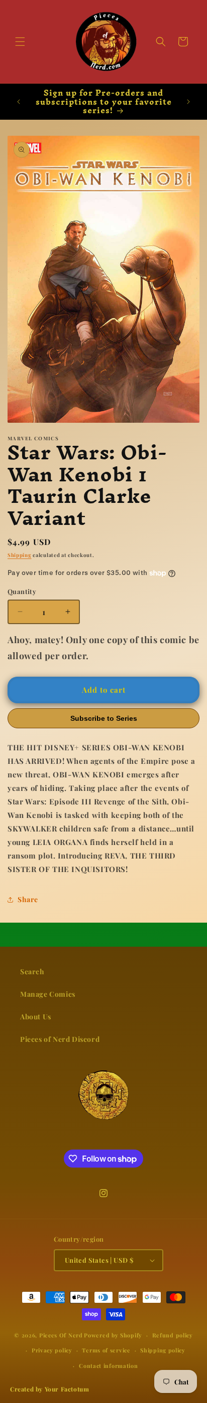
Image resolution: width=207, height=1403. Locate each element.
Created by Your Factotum (49, 1389)
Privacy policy (52, 1350)
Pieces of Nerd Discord (59, 1039)
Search (32, 971)
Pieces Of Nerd (61, 1335)
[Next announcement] (188, 102)
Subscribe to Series (103, 718)
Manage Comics (47, 994)
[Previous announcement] (19, 102)
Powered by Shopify (113, 1335)
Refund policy (172, 1335)
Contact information (108, 1365)
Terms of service (106, 1350)
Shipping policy (162, 1350)
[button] (20, 42)
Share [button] (28, 899)
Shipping (20, 554)
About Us (35, 1016)
